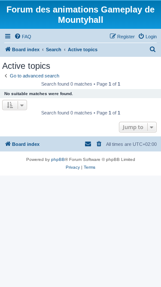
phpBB (58, 159)
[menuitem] (22, 36)
